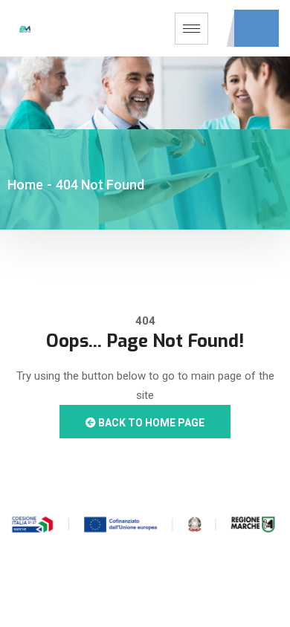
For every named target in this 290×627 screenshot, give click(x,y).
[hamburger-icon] (191, 29)
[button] (256, 28)
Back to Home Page (150, 423)
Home (25, 184)
